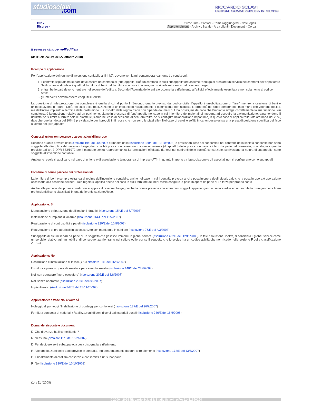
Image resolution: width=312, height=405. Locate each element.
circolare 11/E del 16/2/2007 (106, 262)
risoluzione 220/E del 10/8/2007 (103, 223)
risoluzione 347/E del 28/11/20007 (74, 287)
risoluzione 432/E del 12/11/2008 (175, 236)
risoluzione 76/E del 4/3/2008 (149, 230)
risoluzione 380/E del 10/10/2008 (151, 143)
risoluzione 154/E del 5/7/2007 (120, 211)
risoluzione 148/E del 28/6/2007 (130, 268)
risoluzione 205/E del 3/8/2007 (101, 274)
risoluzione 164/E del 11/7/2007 (99, 217)
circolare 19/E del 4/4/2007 (90, 143)
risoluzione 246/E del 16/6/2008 (159, 312)
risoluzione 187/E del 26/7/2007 (136, 306)
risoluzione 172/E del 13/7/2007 (178, 351)
